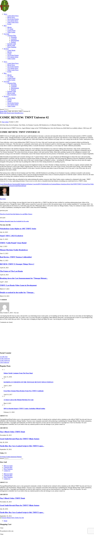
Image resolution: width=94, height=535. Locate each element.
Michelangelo (15, 40)
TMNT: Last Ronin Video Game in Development (18, 285)
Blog (5, 25)
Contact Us (7, 470)
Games (9, 53)
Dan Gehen (5, 122)
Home (2, 111)
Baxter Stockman (13, 184)
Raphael (13, 42)
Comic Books (11, 50)
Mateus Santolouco (61, 184)
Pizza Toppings (11, 47)
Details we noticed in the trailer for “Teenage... (17, 292)
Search (2, 109)
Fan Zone (6, 34)
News (5, 14)
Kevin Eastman (51, 184)
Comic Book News (13, 15)
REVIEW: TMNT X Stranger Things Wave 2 (17, 264)
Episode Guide (11, 44)
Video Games (11, 32)
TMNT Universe (82, 184)
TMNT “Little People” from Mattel (13, 243)
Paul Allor (70, 184)
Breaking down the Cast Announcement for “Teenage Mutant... (24, 278)
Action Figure (11, 30)
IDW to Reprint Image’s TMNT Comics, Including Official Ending (24, 408)
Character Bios (11, 35)
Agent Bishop (4, 184)
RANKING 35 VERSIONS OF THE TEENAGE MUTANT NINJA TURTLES (28, 382)
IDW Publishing (42, 184)
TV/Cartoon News (12, 20)
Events (9, 24)
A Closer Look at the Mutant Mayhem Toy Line (19, 400)
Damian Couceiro (33, 184)
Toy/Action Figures (13, 19)
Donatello (14, 37)
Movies (9, 27)
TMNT (75, 184)
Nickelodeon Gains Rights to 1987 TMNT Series (18, 229)
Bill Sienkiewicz (23, 184)
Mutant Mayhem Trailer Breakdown (14, 250)
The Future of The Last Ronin (11, 271)
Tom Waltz (90, 184)
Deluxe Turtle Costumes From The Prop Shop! (18, 373)
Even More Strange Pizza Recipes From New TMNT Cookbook (24, 391)
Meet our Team (8, 465)
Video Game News (12, 22)
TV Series (10, 29)
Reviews (6, 48)
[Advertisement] (47, 337)
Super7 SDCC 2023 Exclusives (11, 236)
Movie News (11, 17)
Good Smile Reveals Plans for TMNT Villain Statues (19, 439)
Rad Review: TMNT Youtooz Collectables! (16, 257)
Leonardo (14, 39)
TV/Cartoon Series (12, 57)
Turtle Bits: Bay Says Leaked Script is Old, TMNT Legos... (22, 446)
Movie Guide (11, 45)
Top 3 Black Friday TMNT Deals (12, 432)
